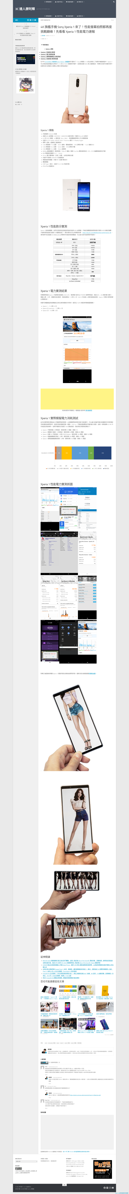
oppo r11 (75, 1162)
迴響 (45, 1062)
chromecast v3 (69, 1164)
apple (74, 1174)
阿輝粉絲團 (92, 673)
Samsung (68, 1162)
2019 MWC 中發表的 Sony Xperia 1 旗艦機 (57, 62)
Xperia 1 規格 (49, 49)
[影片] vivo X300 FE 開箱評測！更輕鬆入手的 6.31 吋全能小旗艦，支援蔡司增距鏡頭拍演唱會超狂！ (86, 1031)
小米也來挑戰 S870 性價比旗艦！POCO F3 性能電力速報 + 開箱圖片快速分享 (86, 1015)
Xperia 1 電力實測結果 (48, 54)
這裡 (55, 1161)
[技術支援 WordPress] (19, 1188)
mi (80, 1161)
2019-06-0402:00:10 (57, 1077)
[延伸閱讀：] (77, 123)
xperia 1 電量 (73, 1043)
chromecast (78, 1164)
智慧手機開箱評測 (45, 20)
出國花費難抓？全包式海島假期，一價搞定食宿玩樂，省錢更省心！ (49, 1031)
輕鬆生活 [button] (81, 2)
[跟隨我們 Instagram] (33, 20)
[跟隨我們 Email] (35, 20)
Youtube (68, 1174)
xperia (58, 1043)
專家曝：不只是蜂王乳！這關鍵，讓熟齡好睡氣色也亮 (85, 997)
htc (81, 1162)
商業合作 (68, 1161)
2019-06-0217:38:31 (52, 1086)
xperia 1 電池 (67, 1043)
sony (46, 1043)
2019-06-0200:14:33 (55, 1100)
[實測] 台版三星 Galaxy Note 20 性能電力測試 (104, 1031)
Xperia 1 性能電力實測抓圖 (49, 58)
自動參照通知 (55, 1062)
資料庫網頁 (88, 410)
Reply (46, 1074)
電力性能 (79, 1043)
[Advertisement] (77, 399)
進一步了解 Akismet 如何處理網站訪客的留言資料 (76, 1151)
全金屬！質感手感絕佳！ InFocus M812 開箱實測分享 (67, 1014)
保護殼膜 (73, 1176)
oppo (75, 1161)
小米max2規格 (69, 1166)
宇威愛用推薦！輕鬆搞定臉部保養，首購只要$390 (49, 1014)
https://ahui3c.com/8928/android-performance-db (97, 232)
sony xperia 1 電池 (51, 1043)
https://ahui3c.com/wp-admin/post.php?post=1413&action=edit (85, 1095)
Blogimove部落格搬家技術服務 (121, 1193)
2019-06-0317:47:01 (53, 1066)
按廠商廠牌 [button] (70, 2)
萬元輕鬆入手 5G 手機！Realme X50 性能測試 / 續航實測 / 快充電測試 (105, 998)
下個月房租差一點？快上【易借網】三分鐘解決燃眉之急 (67, 1031)
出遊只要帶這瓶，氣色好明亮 (104, 1014)
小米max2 (78, 1166)
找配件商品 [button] (60, 2)
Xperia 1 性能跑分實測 (48, 52)
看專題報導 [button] (49, 2)
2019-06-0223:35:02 (57, 1093)
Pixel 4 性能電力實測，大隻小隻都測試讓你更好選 (67, 997)
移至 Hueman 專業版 (29, 1189)
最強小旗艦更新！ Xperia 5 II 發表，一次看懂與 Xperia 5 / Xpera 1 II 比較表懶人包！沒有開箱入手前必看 (49, 998)
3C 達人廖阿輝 (25, 9)
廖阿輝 (43, 35)
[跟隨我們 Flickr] (30, 20)
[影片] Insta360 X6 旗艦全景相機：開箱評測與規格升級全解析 (61, 978)
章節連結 (46, 45)
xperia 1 (61, 1043)
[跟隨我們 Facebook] (28, 20)
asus (79, 1174)
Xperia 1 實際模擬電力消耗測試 (51, 56)
